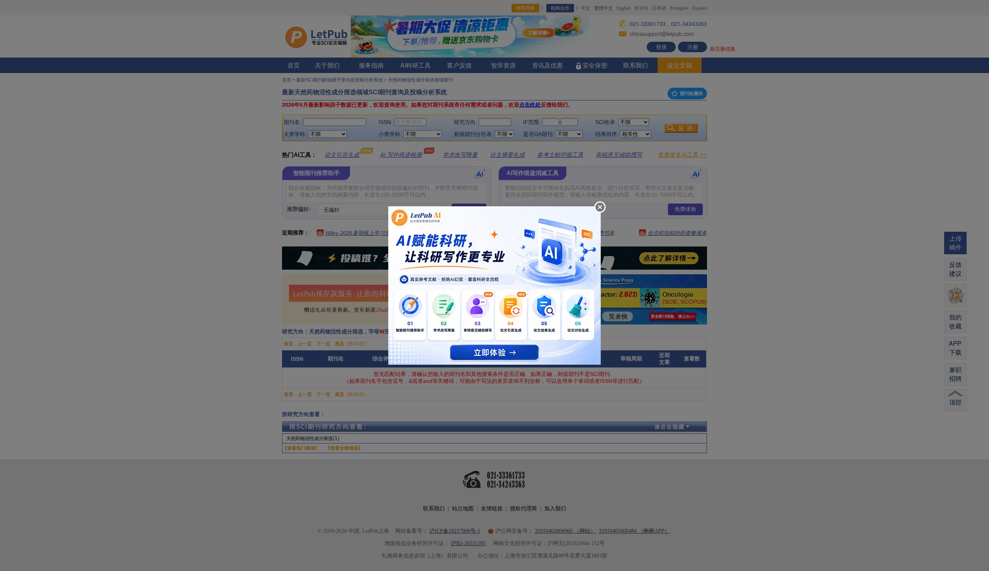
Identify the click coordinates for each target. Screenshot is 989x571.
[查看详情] (494, 285)
